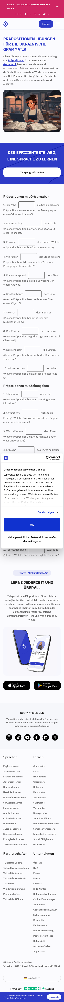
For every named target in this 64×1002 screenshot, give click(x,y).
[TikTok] (18, 737)
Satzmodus (39, 802)
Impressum (39, 951)
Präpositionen (16, 60)
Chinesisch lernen (12, 818)
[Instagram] (9, 737)
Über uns (38, 862)
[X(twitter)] (55, 737)
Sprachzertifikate (42, 818)
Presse (36, 873)
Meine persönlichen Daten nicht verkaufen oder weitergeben (32, 539)
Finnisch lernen (11, 807)
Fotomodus (39, 792)
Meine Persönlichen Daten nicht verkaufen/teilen (43, 941)
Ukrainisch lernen (12, 792)
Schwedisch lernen (12, 802)
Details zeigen (46, 512)
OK (32, 524)
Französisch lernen (13, 776)
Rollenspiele (39, 776)
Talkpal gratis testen (32, 172)
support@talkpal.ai (40, 725)
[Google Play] (47, 685)
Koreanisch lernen (12, 834)
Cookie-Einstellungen (44, 899)
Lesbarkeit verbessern (44, 834)
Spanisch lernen (11, 771)
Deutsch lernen (11, 787)
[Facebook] (36, 737)
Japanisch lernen (12, 828)
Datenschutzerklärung (44, 894)
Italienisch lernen (12, 781)
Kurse (36, 771)
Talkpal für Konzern (13, 873)
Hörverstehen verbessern (46, 823)
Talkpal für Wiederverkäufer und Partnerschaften (14, 889)
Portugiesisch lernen (13, 839)
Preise (36, 878)
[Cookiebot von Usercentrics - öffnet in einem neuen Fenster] (46, 458)
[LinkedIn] (46, 737)
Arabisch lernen (11, 813)
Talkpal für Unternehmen (16, 867)
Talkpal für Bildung (12, 862)
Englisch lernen (11, 766)
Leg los (46, 24)
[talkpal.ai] (5, 24)
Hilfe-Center (39, 888)
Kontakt (37, 883)
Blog (35, 867)
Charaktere (39, 781)
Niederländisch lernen (14, 797)
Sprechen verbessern (44, 828)
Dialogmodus (40, 813)
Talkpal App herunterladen (34, 573)
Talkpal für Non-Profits (15, 878)
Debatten (38, 787)
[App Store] (16, 685)
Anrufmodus (39, 797)
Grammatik (10, 64)
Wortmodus (39, 807)
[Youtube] (27, 737)
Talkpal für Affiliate (13, 899)
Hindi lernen (9, 823)
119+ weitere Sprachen (15, 844)
